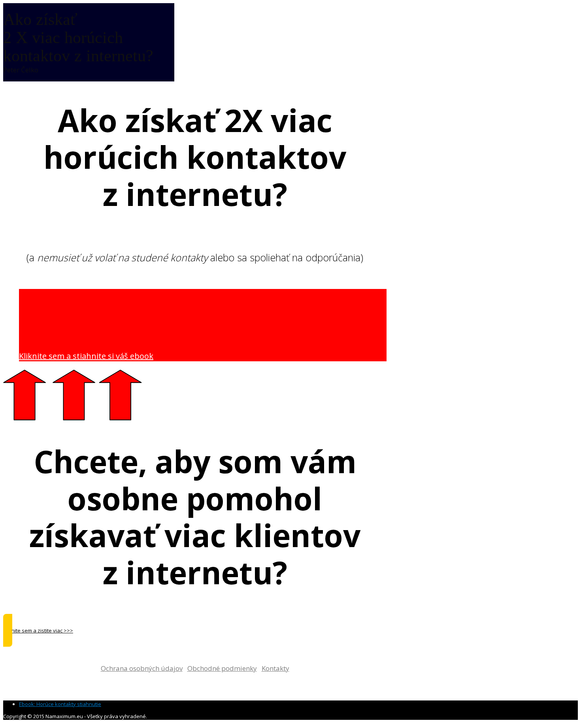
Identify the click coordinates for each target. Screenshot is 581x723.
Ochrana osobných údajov (142, 668)
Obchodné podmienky (222, 668)
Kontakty (275, 668)
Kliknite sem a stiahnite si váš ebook (86, 356)
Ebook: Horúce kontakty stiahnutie (60, 704)
